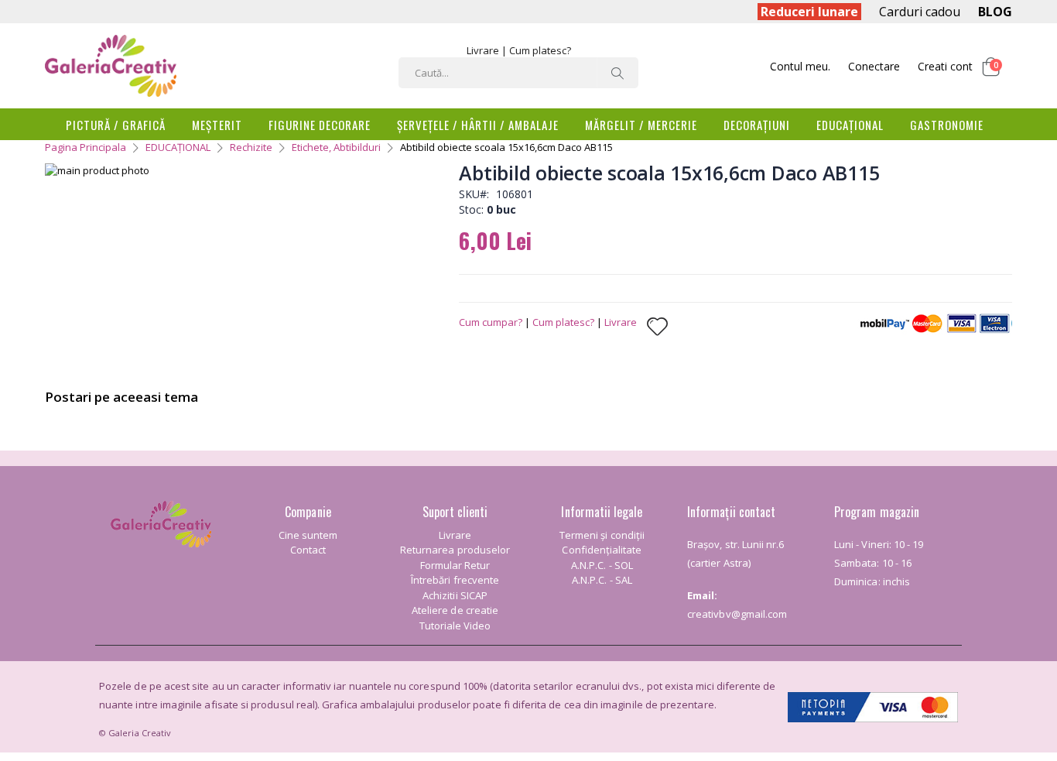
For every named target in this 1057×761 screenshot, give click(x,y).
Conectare (874, 66)
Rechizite (251, 147)
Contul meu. (800, 66)
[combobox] (518, 72)
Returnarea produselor (455, 550)
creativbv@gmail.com (737, 614)
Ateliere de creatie (455, 610)
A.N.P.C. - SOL (602, 565)
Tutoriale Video (455, 625)
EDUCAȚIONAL (177, 147)
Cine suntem (308, 535)
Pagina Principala (85, 147)
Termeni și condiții (602, 535)
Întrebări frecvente (455, 580)
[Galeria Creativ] (110, 66)
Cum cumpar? (490, 322)
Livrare (483, 50)
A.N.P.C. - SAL (602, 580)
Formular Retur (455, 565)
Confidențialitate (601, 550)
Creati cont (945, 66)
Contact (308, 550)
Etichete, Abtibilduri (336, 147)
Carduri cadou (919, 11)
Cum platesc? (540, 50)
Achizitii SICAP (454, 595)
